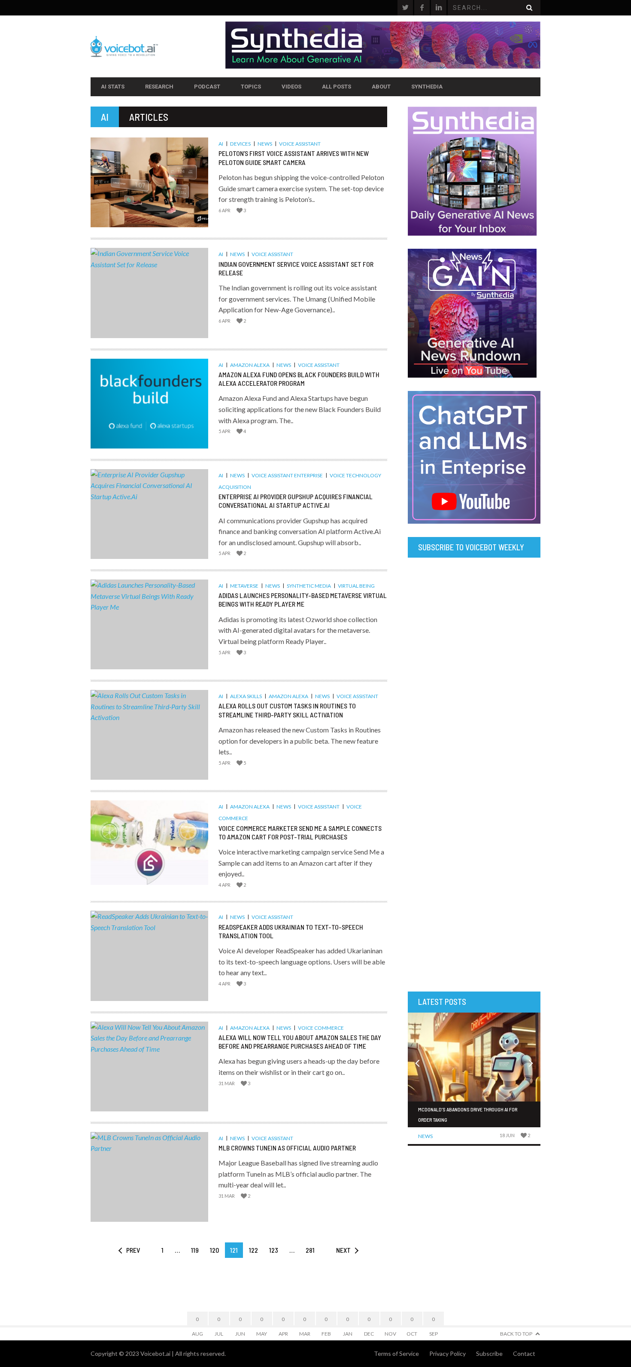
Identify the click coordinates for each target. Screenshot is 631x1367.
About (381, 86)
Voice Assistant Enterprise (287, 475)
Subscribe (489, 1353)
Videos (291, 86)
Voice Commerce (321, 1028)
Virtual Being (356, 586)
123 (273, 1250)
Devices (240, 143)
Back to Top (516, 1333)
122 (253, 1250)
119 (195, 1250)
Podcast (207, 86)
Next (343, 1250)
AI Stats (112, 86)
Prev (133, 1250)
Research (159, 86)
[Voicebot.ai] (158, 46)
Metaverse (244, 586)
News (265, 143)
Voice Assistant (300, 143)
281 (310, 1250)
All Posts (336, 86)
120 (214, 1250)
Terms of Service (396, 1353)
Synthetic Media (309, 586)
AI (220, 143)
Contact (524, 1353)
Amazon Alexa (250, 365)
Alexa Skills (246, 696)
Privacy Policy (447, 1353)
